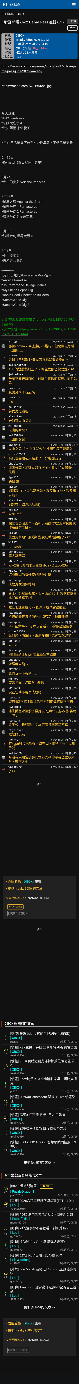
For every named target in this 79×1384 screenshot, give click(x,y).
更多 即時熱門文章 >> (39, 1307)
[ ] (16, 1038)
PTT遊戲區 (8, 14)
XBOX (20, 14)
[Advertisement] (39, 827)
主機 (24, 881)
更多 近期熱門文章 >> (39, 1162)
